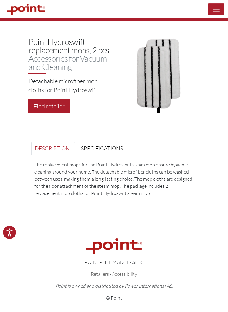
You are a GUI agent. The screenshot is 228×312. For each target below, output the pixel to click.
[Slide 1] (158, 110)
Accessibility (124, 274)
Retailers (100, 274)
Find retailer (49, 106)
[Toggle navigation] (216, 9)
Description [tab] (52, 148)
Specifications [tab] (102, 148)
